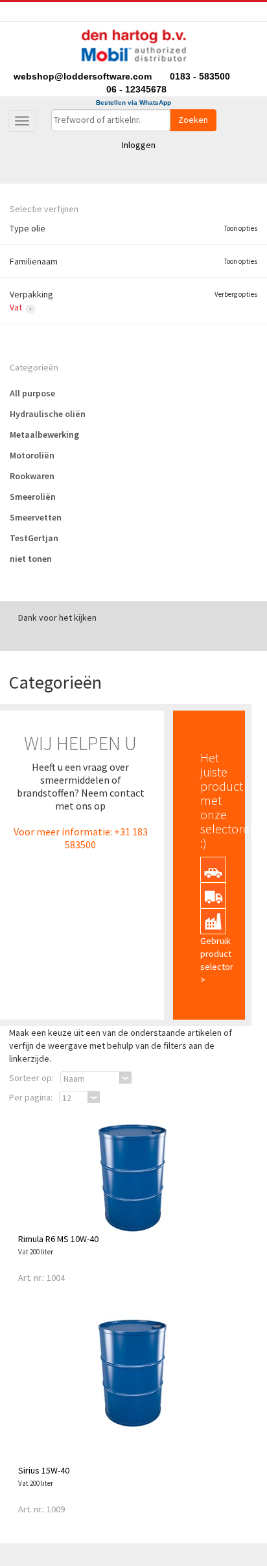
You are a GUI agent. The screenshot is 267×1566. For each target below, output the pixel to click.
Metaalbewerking (44, 434)
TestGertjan (34, 538)
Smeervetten (36, 517)
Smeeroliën (33, 496)
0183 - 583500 (200, 76)
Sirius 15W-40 (43, 1470)
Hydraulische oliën (48, 414)
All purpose (32, 393)
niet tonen (31, 558)
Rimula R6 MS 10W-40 (58, 1239)
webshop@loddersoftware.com (84, 76)
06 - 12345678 (136, 89)
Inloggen (139, 145)
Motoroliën (32, 455)
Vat (16, 307)
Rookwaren (32, 476)
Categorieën (34, 367)
